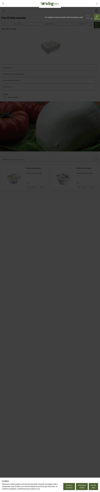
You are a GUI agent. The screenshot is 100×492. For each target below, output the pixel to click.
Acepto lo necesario (69, 486)
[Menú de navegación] (97, 3)
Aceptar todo (93, 486)
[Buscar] (3, 3)
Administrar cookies (82, 486)
